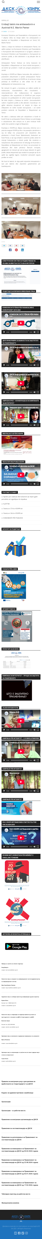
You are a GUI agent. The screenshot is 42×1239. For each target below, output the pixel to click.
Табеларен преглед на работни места (16, 1194)
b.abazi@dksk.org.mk (11, 1005)
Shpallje (5, 20)
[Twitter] (22, 1233)
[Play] (4, 332)
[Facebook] (19, 1233)
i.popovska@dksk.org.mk (11, 1043)
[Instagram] (26, 1233)
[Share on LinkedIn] (22, 248)
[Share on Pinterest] (16, 248)
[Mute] (35, 332)
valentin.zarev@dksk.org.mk (12, 1027)
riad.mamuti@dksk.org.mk (12, 970)
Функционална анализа (10, 1203)
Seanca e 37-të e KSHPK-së (13, 509)
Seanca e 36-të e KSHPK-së (13, 513)
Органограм (6, 1102)
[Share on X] (4, 248)
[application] (21, 323)
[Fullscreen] (38, 332)
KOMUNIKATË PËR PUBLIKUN (13, 518)
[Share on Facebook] (10, 248)
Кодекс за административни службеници (17, 1093)
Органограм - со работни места (13, 1111)
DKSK (5, 31)
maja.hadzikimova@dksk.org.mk (13, 987)
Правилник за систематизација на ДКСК (17, 1128)
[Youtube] (15, 1233)
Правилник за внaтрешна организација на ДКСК (20, 1119)
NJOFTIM (6, 504)
